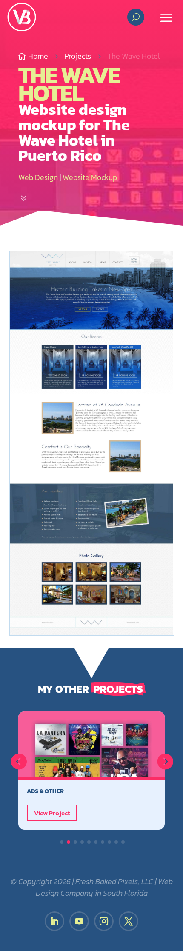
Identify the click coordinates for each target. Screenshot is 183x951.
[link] (22, 17)
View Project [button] (52, 813)
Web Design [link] (38, 177)
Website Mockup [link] (90, 177)
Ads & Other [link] (45, 791)
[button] (166, 17)
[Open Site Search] (136, 17)
